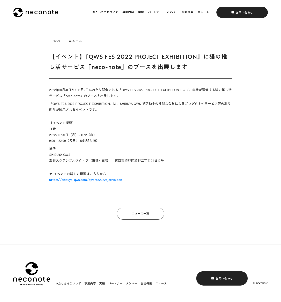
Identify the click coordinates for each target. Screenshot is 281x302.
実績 (141, 12)
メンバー (172, 12)
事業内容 (128, 12)
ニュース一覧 (140, 213)
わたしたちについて (105, 12)
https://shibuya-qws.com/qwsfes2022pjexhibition (85, 179)
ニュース (203, 12)
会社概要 (187, 12)
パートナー (155, 12)
